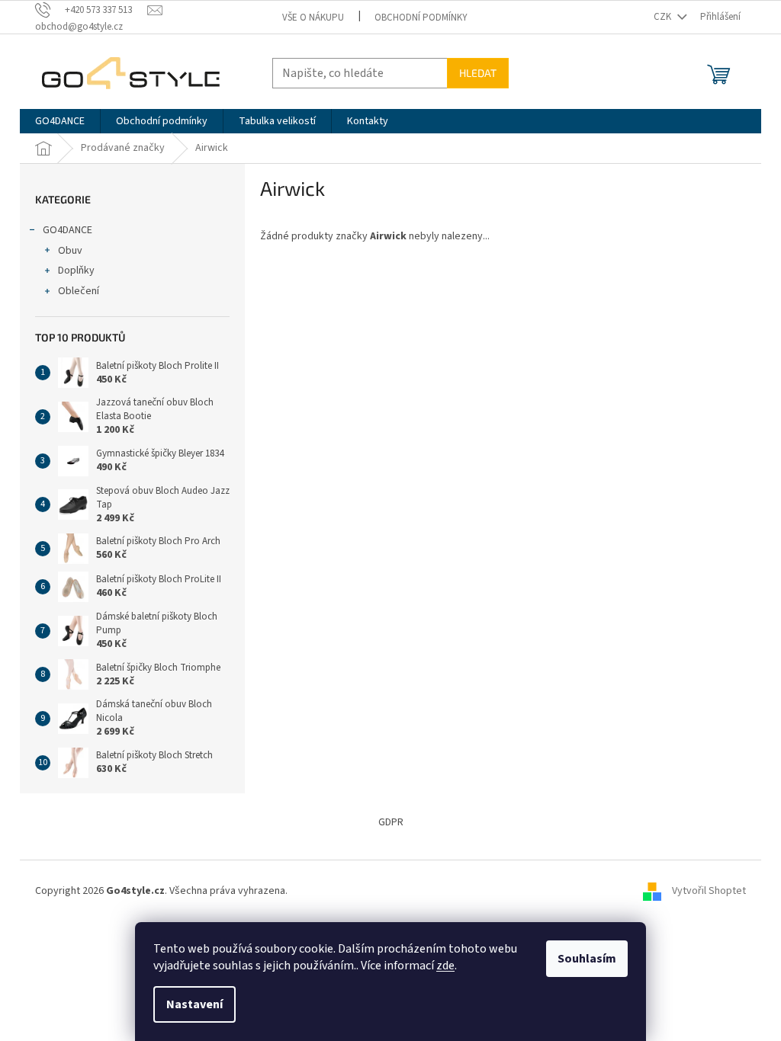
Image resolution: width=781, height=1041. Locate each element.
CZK (663, 17)
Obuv (70, 250)
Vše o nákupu (313, 17)
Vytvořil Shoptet (709, 890)
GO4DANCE (67, 230)
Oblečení (78, 291)
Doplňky (76, 270)
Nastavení (194, 1004)
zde (445, 965)
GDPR (390, 822)
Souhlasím (587, 958)
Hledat (478, 72)
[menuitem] (60, 121)
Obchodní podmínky (421, 17)
